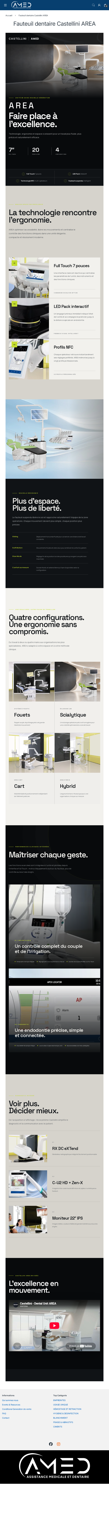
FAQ (4, 1413)
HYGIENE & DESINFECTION (65, 1413)
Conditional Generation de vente (16, 1409)
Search (93, 5)
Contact (5, 1418)
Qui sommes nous (10, 1400)
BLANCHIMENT (60, 1418)
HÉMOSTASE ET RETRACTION (67, 1409)
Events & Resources (11, 1404)
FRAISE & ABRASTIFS (63, 1422)
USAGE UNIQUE (60, 1404)
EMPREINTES (59, 1400)
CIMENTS (57, 1426)
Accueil (9, 15)
